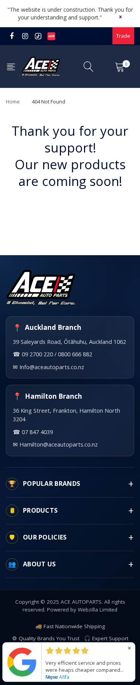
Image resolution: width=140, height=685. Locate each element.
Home (13, 101)
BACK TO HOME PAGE (70, 205)
